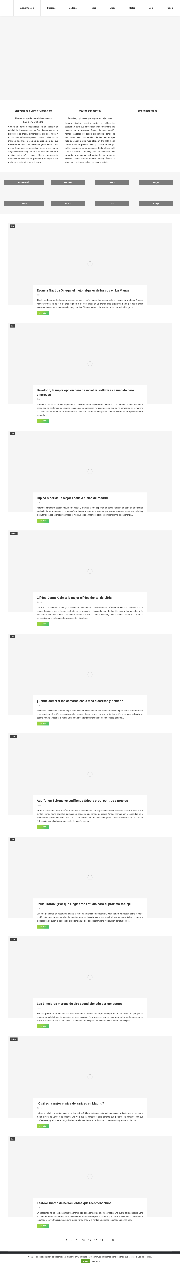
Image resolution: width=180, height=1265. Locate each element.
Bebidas (31, 84)
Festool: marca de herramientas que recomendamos (74, 1203)
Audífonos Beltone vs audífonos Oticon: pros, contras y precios (82, 801)
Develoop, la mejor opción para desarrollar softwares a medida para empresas (85, 392)
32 (113, 1240)
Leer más (42, 313)
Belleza (13, 533)
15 (83, 1240)
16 (89, 1240)
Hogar (90, 40)
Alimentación (31, 40)
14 (77, 1240)
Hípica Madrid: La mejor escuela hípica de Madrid (72, 498)
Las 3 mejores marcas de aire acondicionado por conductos (80, 1004)
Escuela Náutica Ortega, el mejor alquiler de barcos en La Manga (83, 290)
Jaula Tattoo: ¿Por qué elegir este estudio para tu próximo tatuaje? (84, 904)
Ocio (90, 78)
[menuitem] (27, 8)
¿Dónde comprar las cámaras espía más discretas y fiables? (80, 701)
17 (95, 1240)
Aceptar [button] (86, 1261)
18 (101, 1240)
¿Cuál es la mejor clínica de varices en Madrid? (70, 1103)
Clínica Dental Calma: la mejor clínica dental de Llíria (74, 598)
